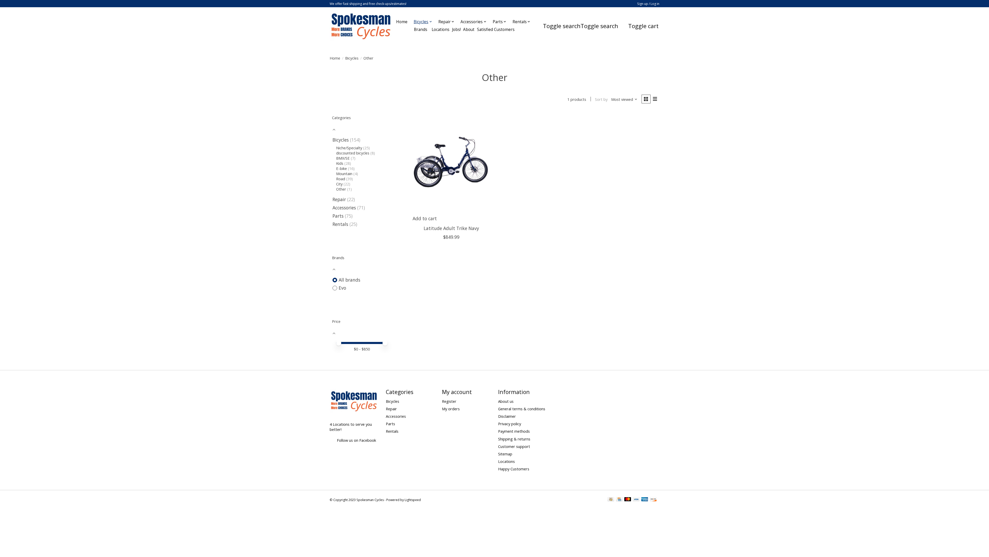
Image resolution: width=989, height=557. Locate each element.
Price (336, 321)
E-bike (341, 168)
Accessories (344, 207)
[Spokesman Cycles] (361, 25)
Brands (420, 29)
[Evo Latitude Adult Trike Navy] (451, 163)
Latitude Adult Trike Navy (451, 228)
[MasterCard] (627, 499)
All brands (349, 280)
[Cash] (611, 499)
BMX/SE (343, 158)
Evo (342, 288)
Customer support (514, 446)
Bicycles (352, 58)
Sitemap (505, 453)
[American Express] (644, 499)
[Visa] (636, 499)
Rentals (340, 224)
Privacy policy (509, 423)
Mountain (344, 173)
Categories (341, 117)
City (339, 183)
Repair (339, 199)
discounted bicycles (352, 152)
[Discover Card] (653, 499)
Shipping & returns (514, 438)
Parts (338, 216)
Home (401, 21)
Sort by (601, 99)
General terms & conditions (521, 408)
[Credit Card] (619, 499)
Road (340, 178)
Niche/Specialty (349, 147)
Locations (506, 461)
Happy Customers (513, 468)
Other (341, 189)
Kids (339, 163)
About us (506, 401)
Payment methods (514, 431)
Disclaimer (507, 416)
